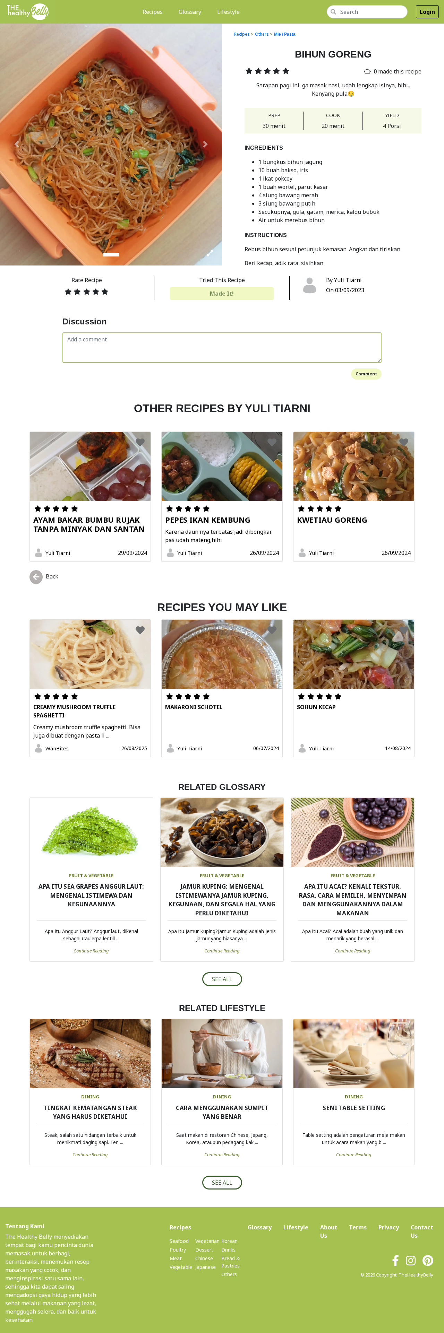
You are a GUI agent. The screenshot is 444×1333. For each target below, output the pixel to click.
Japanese (205, 1267)
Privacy (388, 1227)
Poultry (178, 1249)
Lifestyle (228, 12)
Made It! (222, 293)
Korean (229, 1241)
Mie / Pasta (285, 34)
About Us (328, 1231)
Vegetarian (207, 1241)
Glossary (190, 12)
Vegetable (181, 1267)
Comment (366, 374)
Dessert (204, 1249)
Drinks (228, 1249)
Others (262, 34)
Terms (358, 1227)
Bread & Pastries (230, 1262)
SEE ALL (222, 979)
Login (427, 12)
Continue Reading (91, 951)
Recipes (154, 12)
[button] (16, 144)
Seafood (179, 1241)
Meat (176, 1258)
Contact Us (422, 1231)
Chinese (204, 1258)
